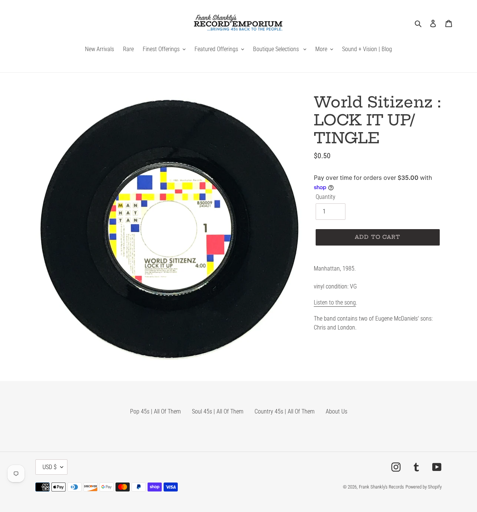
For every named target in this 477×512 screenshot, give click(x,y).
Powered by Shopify (423, 487)
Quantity (325, 196)
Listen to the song (335, 302)
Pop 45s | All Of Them (155, 411)
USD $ (49, 467)
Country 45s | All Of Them (285, 411)
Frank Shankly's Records (381, 487)
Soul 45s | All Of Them (217, 411)
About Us (336, 411)
